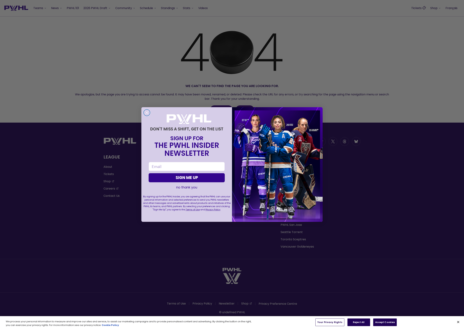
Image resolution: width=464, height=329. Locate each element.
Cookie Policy (110, 325)
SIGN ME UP (187, 177)
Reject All (358, 322)
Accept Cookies (385, 322)
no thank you (186, 187)
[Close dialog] (147, 112)
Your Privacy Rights (329, 322)
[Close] (458, 322)
